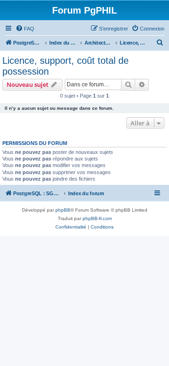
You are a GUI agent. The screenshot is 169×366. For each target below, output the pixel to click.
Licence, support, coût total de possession (65, 65)
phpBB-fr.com (97, 218)
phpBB (62, 210)
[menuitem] (24, 28)
